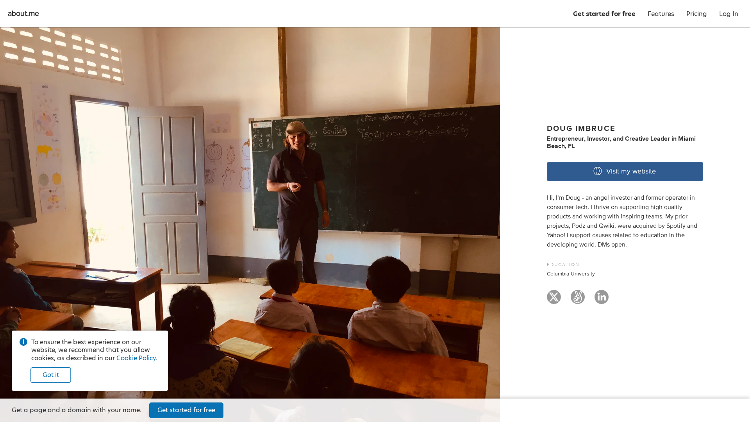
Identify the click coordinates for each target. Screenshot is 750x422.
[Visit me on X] (554, 300)
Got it (51, 374)
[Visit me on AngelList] (578, 300)
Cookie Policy (136, 358)
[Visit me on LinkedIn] (602, 300)
